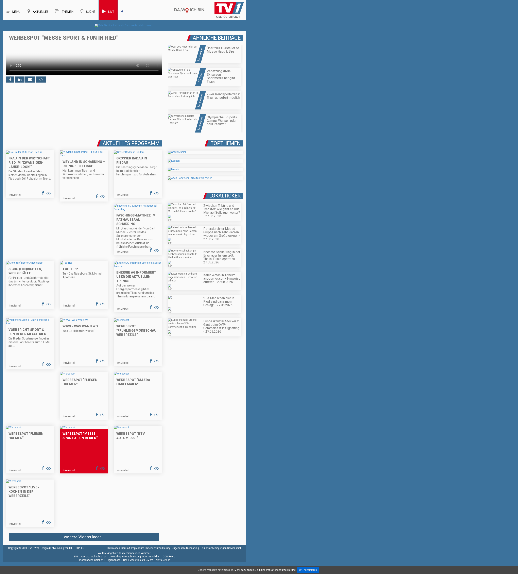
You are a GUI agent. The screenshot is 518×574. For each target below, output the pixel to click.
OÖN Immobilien (151, 556)
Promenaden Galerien (91, 560)
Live (111, 12)
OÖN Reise (169, 556)
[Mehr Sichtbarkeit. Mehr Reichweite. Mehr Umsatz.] (124, 25)
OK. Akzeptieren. (308, 570)
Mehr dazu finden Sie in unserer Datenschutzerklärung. (265, 570)
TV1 (76, 556)
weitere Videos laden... (84, 537)
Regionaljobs (113, 560)
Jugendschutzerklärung (185, 548)
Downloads (113, 548)
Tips (125, 560)
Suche (90, 12)
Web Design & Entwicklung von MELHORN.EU (59, 548)
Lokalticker (225, 196)
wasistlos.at (137, 560)
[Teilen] (30, 79)
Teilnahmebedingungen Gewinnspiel (220, 548)
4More (149, 560)
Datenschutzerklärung (158, 548)
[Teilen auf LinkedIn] (19, 79)
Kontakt (125, 548)
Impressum (137, 548)
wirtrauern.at (163, 560)
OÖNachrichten (131, 556)
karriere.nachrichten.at (93, 556)
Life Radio (114, 556)
